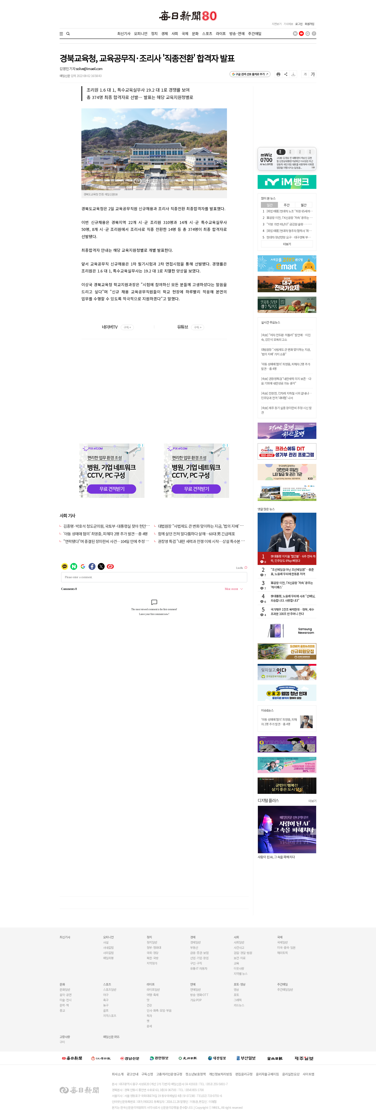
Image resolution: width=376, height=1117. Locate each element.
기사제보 (288, 24)
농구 (105, 1005)
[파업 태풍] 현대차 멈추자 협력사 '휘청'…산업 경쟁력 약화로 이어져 (306, 230)
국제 (185, 33)
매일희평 (108, 957)
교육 (236, 963)
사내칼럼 (108, 947)
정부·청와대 (154, 947)
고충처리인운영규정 (169, 1074)
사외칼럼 (108, 952)
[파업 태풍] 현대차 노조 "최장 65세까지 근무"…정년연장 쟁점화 (304, 211)
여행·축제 (152, 994)
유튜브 (189, 327)
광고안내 (132, 1074)
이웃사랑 (239, 968)
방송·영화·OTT (199, 994)
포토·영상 (239, 984)
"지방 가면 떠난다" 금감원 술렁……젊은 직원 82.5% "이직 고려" (305, 224)
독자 (149, 1015)
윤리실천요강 (291, 1074)
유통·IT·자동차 (198, 968)
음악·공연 (65, 994)
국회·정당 (152, 952)
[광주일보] (188, 1058)
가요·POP (195, 999)
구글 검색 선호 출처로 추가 (250, 74)
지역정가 (152, 963)
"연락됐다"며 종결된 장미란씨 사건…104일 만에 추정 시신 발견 (111, 541)
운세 (149, 1026)
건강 (149, 1005)
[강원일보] (101, 1058)
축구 (105, 999)
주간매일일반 (285, 989)
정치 (154, 33)
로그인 (298, 24)
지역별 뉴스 (240, 973)
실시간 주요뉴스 (270, 322)
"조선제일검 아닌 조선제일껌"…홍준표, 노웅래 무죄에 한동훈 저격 (292, 571)
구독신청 (147, 1074)
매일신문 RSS (111, 1036)
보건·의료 (239, 957)
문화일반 (65, 989)
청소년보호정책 (195, 1074)
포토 (236, 994)
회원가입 (309, 24)
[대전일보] (217, 1058)
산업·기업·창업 (199, 957)
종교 (62, 1010)
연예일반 (195, 989)
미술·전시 (65, 999)
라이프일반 (153, 989)
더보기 (312, 801)
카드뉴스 (239, 1005)
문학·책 (64, 1005)
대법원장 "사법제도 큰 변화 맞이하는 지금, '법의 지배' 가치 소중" (207, 526)
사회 (174, 33)
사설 (105, 942)
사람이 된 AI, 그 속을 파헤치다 (276, 857)
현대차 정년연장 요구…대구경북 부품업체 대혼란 (295, 237)
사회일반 (239, 942)
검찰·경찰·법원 (243, 952)
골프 (105, 1010)
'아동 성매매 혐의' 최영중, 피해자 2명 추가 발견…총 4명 (105, 533)
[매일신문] (72, 1058)
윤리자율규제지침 (267, 1074)
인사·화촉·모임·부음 (159, 1010)
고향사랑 (65, 1036)
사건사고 (239, 947)
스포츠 (207, 33)
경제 (164, 33)
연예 (192, 984)
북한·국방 (152, 957)
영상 (236, 989)
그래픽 (238, 999)
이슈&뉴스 (267, 710)
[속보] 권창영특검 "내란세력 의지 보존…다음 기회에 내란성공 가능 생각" (286, 380)
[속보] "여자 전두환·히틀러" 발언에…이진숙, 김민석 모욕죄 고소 (286, 337)
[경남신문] (130, 1058)
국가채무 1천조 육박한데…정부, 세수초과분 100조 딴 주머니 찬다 (292, 611)
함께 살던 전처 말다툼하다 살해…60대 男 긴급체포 (196, 533)
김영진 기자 (68, 68)
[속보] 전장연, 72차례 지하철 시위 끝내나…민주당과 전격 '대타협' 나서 (286, 395)
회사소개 (117, 1074)
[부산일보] (246, 1058)
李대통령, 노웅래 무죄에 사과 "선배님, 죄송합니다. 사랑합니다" (293, 598)
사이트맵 (308, 1074)
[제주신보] (304, 1058)
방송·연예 (237, 33)
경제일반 (195, 942)
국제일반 (282, 942)
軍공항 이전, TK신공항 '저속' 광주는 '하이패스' (294, 217)
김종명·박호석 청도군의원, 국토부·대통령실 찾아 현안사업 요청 (111, 526)
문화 (195, 33)
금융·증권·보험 (199, 952)
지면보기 (276, 24)
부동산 (194, 947)
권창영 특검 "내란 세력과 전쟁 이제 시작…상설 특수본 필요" (204, 541)
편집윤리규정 (244, 1074)
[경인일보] (159, 1058)
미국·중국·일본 (286, 947)
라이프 (221, 33)
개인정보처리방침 (220, 1074)
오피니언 (140, 33)
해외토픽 (282, 952)
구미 (62, 1041)
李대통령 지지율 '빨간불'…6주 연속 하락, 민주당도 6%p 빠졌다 (293, 558)
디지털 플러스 (268, 800)
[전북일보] (275, 1058)
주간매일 (254, 33)
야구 (105, 994)
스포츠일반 (109, 989)
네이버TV (116, 327)
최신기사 (124, 33)
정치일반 (152, 942)
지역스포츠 (109, 1015)
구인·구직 (196, 963)
